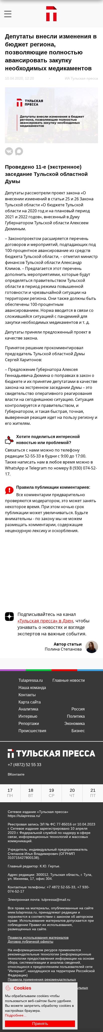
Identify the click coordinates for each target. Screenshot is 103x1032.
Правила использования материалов (38, 937)
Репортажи (28, 723)
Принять (40, 1024)
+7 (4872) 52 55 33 (24, 765)
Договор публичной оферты (30, 941)
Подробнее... (15, 1015)
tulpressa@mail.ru (56, 900)
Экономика (74, 723)
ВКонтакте (16, 774)
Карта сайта (29, 702)
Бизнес (78, 731)
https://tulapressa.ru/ (24, 816)
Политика (76, 716)
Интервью (27, 716)
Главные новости (68, 680)
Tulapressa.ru (30, 680)
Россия (78, 709)
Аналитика (28, 709)
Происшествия (32, 731)
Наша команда (32, 688)
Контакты (27, 695)
